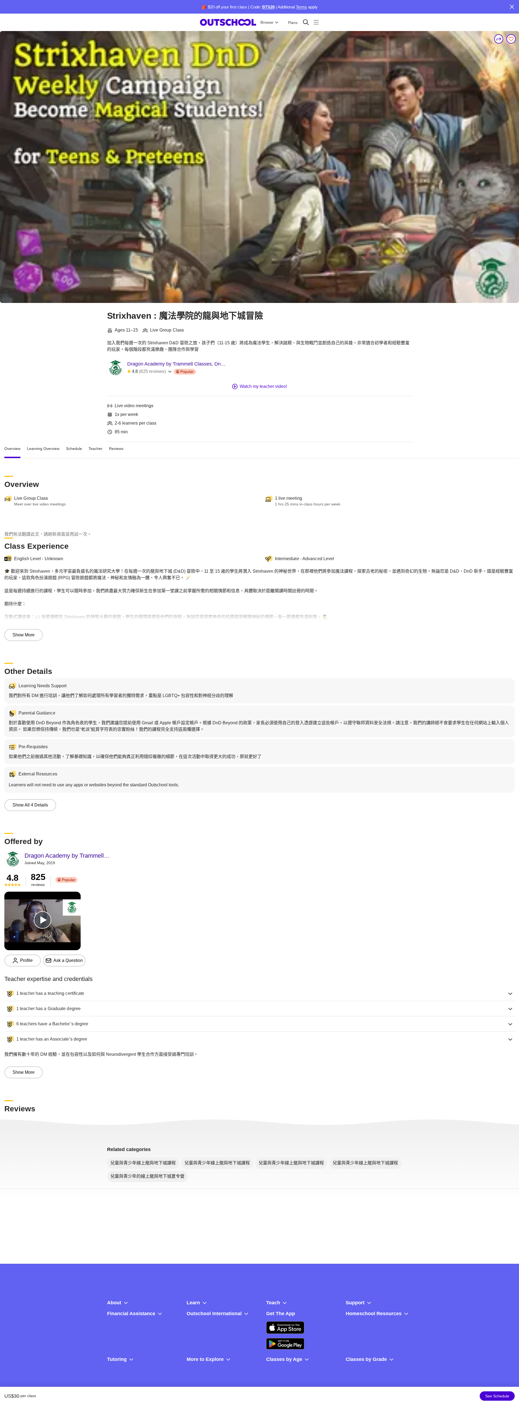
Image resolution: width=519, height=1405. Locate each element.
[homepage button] (228, 22)
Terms (301, 7)
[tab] (12, 448)
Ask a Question (68, 960)
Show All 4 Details (30, 805)
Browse (266, 22)
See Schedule (497, 1396)
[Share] (498, 39)
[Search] (306, 22)
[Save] (511, 39)
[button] (259, 993)
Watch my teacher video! (263, 386)
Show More (24, 635)
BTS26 (268, 7)
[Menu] (316, 22)
